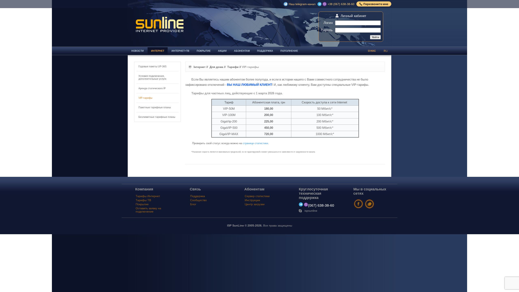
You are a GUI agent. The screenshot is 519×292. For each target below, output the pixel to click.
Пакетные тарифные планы (154, 107)
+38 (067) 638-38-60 (341, 4)
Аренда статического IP (152, 88)
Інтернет (200, 67)
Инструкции (252, 200)
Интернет (157, 50)
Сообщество (198, 200)
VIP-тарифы (145, 98)
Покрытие (204, 50)
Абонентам (242, 50)
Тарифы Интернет (148, 196)
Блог (193, 204)
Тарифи (233, 67)
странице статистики (255, 143)
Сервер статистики (257, 196)
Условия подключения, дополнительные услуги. (152, 77)
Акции (222, 50)
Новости (137, 50)
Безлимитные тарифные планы (156, 117)
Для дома (216, 67)
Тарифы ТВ (143, 200)
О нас (372, 50)
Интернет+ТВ (180, 50)
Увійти (375, 37)
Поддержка (265, 50)
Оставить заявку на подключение (148, 210)
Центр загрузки (255, 204)
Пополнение (289, 50)
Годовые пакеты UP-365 (152, 66)
